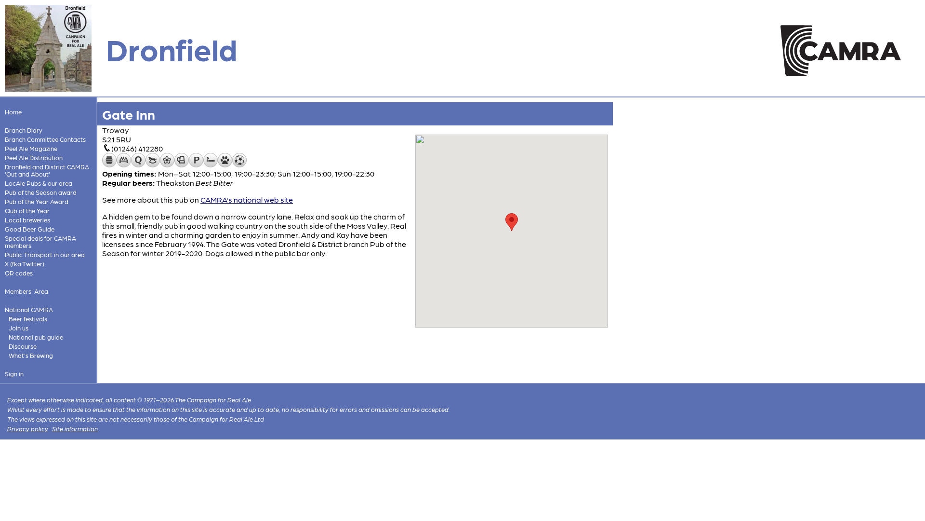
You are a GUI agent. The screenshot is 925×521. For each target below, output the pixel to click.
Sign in (14, 373)
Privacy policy (27, 428)
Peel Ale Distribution (34, 157)
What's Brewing (31, 355)
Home (13, 111)
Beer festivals (28, 318)
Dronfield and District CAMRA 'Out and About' (47, 170)
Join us (18, 327)
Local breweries (27, 219)
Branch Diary (23, 130)
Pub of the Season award (41, 192)
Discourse (23, 346)
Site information (75, 428)
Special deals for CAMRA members (40, 241)
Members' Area (26, 291)
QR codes (19, 272)
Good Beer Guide (29, 229)
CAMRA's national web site (246, 199)
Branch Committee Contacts (45, 139)
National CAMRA (29, 309)
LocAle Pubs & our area (38, 183)
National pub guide (36, 337)
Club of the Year (27, 210)
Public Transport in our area (45, 254)
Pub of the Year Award (36, 201)
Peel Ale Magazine (31, 148)
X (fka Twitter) (24, 263)
